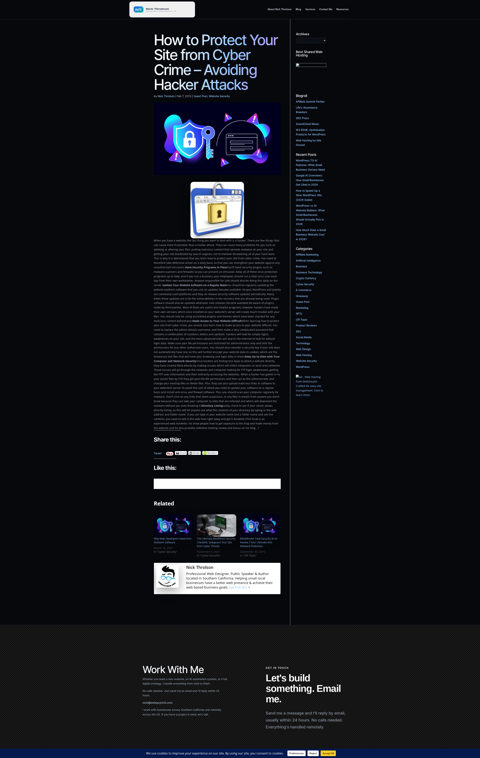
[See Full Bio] (249, 587)
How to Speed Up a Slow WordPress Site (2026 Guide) (309, 195)
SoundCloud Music (307, 123)
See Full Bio (238, 587)
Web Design (303, 349)
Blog (298, 9)
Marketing (302, 307)
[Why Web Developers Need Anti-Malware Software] (173, 525)
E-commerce (303, 290)
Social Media (304, 337)
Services (310, 9)
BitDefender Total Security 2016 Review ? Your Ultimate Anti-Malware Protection (258, 542)
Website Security (219, 96)
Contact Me (325, 9)
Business (301, 266)
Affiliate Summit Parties (310, 101)
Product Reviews (306, 325)
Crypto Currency (306, 278)
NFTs (299, 313)
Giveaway (302, 296)
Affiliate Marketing (307, 254)
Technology (303, 343)
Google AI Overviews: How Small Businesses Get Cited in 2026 (310, 180)
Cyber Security (305, 284)
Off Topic (301, 319)
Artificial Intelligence (308, 260)
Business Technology (309, 272)
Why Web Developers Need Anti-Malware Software (173, 540)
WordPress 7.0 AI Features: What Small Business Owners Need (310, 165)
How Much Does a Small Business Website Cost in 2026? (311, 234)
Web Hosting (304, 355)
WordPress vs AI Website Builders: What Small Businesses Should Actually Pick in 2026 (310, 215)
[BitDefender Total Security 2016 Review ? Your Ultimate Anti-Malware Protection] (259, 525)
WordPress (303, 366)
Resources (342, 9)
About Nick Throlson (280, 9)
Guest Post (200, 96)
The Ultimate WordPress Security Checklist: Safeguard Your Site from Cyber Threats (216, 542)
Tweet (157, 452)
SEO (298, 331)
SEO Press (302, 118)
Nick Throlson (166, 96)
